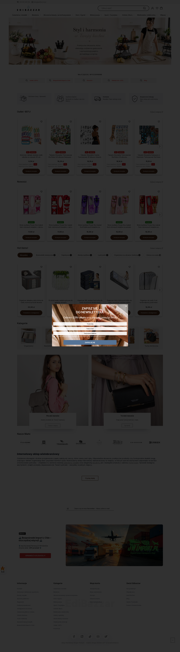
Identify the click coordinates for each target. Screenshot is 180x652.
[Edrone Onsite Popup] (90, 326)
